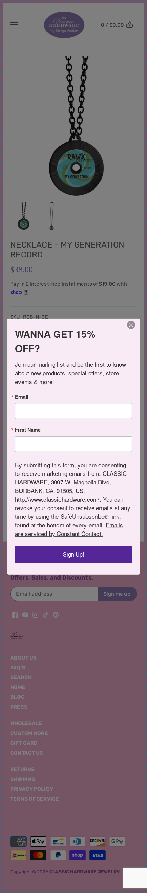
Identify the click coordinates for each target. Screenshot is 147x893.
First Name (28, 429)
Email (21, 396)
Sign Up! (73, 554)
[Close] (131, 324)
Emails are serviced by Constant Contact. (69, 529)
